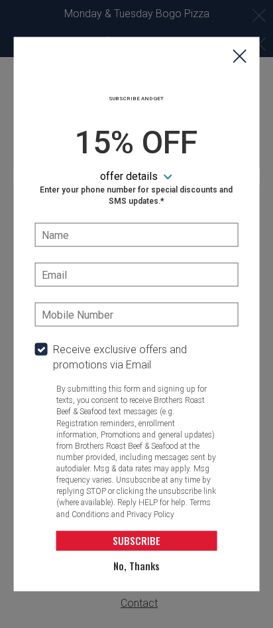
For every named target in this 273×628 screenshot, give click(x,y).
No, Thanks (136, 565)
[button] (239, 57)
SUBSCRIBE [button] (136, 540)
